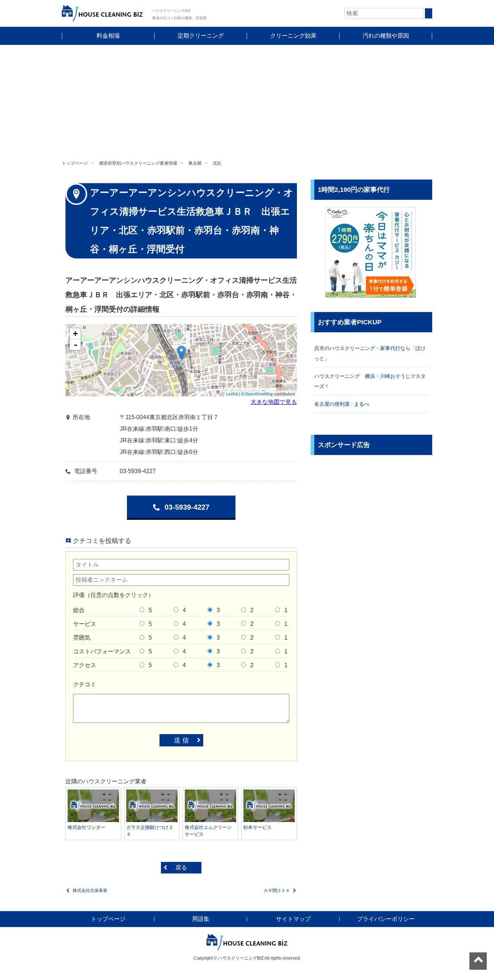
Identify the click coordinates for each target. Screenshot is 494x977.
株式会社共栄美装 (90, 890)
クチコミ (84, 684)
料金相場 (108, 36)
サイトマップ (293, 919)
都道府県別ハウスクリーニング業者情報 (138, 163)
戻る (181, 867)
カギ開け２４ (277, 890)
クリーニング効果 (293, 36)
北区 (217, 163)
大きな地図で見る (274, 402)
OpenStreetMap (259, 393)
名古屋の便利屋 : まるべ (341, 404)
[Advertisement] (247, 99)
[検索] (428, 13)
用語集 (200, 919)
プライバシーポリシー (386, 919)
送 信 (181, 740)
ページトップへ (478, 961)
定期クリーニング (201, 36)
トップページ (75, 163)
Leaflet (232, 393)
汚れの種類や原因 (386, 36)
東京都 (194, 163)
